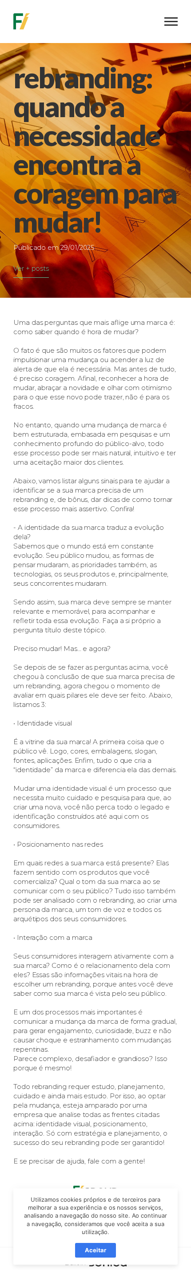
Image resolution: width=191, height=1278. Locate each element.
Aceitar (95, 1250)
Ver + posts (31, 268)
